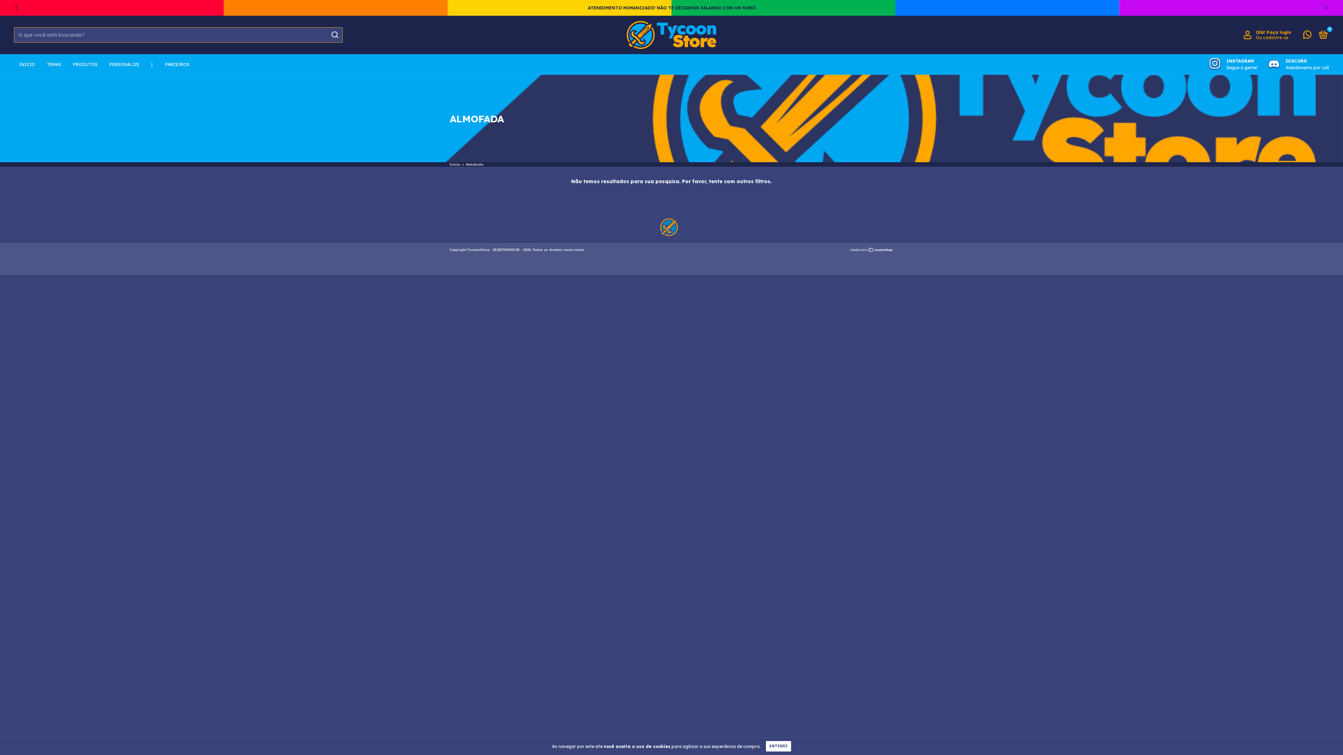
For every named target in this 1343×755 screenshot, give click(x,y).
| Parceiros (170, 64)
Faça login (1279, 32)
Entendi (778, 746)
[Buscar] (334, 35)
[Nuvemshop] (872, 250)
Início (454, 164)
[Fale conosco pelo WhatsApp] (1307, 36)
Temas (54, 64)
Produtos (85, 64)
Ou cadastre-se (1272, 37)
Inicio (27, 64)
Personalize (124, 64)
